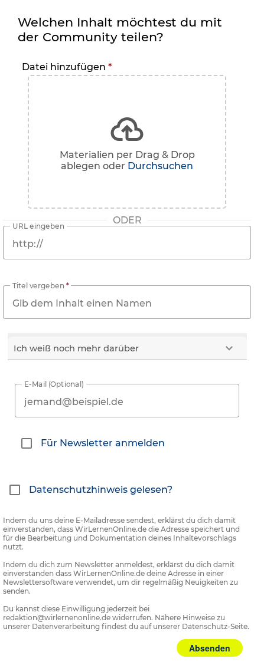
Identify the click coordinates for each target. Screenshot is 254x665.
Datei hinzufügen (67, 67)
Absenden (209, 648)
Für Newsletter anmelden (103, 443)
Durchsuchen (160, 166)
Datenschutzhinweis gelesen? (100, 489)
